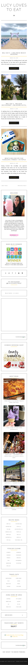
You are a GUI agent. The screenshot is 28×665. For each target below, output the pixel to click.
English (8, 565)
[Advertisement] (14, 315)
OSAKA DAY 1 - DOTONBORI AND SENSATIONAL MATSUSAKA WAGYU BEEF (14, 456)
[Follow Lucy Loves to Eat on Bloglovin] (14, 236)
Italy (8, 580)
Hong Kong (18, 578)
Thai (8, 560)
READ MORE (13, 68)
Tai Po (18, 604)
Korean (8, 555)
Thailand (18, 586)
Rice (18, 534)
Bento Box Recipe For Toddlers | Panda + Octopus (14, 159)
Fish (8, 529)
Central (8, 598)
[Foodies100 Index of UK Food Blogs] (14, 635)
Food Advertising (19, 336)
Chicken (18, 523)
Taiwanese (18, 555)
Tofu (8, 539)
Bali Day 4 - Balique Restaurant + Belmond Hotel (14, 104)
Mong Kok (8, 601)
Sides (18, 537)
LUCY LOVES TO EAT (14, 7)
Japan (18, 580)
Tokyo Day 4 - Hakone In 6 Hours (14, 482)
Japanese (18, 552)
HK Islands (18, 598)
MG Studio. (24, 661)
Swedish (19, 557)
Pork (7, 534)
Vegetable (17, 539)
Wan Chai (8, 606)
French (8, 557)
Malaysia (8, 583)
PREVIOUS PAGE (22, 185)
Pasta (18, 531)
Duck (18, 526)
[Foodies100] (14, 636)
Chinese (8, 552)
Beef (8, 523)
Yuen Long (18, 606)
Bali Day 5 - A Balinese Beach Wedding (14, 53)
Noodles (8, 531)
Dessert (8, 526)
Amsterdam (8, 578)
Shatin (18, 601)
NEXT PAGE (5, 185)
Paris (18, 583)
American (8, 563)
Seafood (8, 537)
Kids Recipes (18, 529)
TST (8, 604)
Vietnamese (19, 560)
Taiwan (8, 586)
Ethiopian (18, 563)
